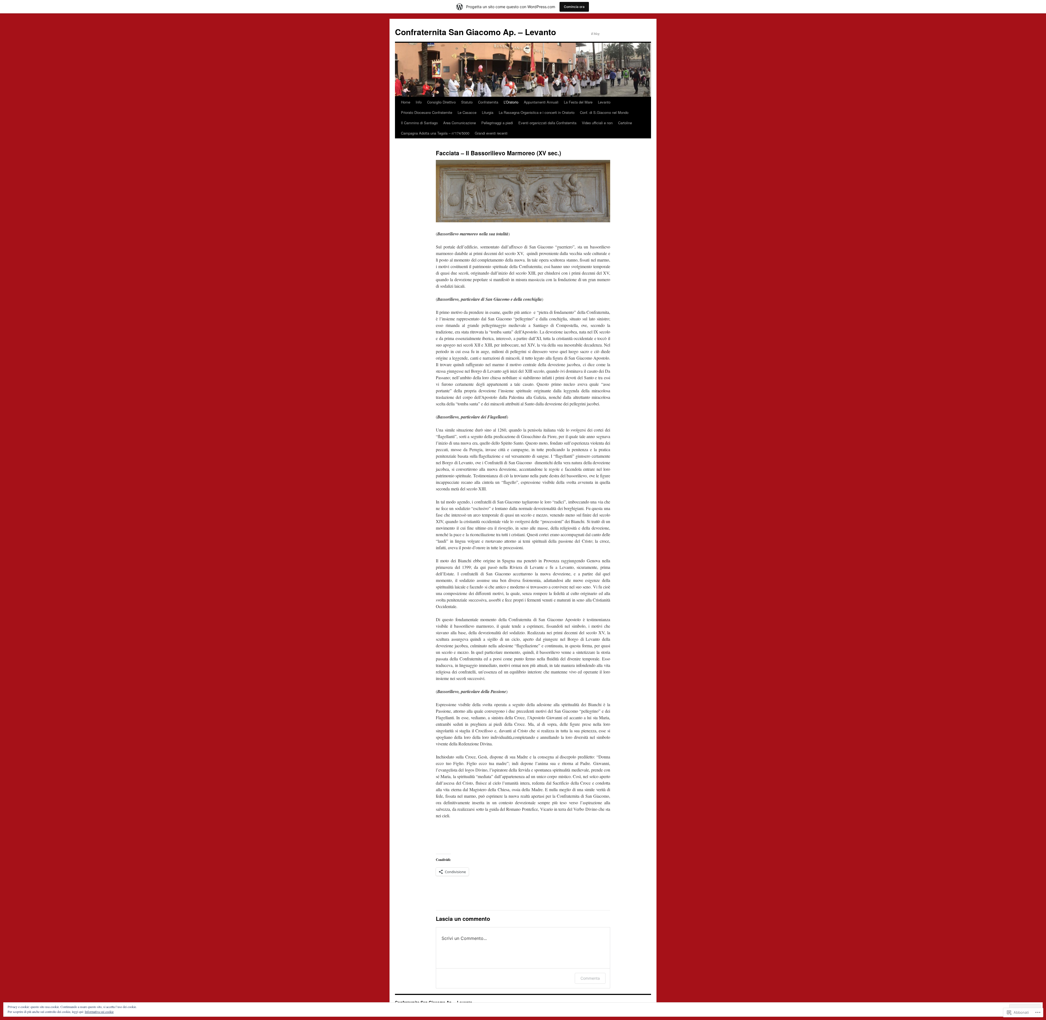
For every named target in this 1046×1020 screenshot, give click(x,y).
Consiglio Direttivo (441, 102)
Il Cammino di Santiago (419, 122)
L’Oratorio (511, 102)
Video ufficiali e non (597, 122)
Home (405, 102)
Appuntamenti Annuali (541, 102)
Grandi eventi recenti (491, 133)
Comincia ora (574, 7)
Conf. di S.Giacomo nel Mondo (604, 112)
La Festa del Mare (578, 102)
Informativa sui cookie (99, 1011)
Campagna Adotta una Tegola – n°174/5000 (435, 133)
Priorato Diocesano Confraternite (426, 112)
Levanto (604, 102)
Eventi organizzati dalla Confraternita (547, 122)
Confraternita (488, 102)
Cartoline (625, 122)
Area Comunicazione (459, 122)
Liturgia (487, 112)
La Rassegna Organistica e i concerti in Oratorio (536, 112)
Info (419, 102)
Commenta (590, 978)
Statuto (467, 102)
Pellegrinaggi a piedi (497, 122)
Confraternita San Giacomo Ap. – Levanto (475, 32)
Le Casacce (467, 112)
